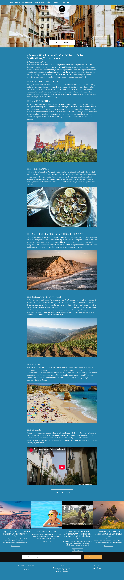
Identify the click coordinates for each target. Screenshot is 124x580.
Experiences (15, 2)
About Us (27, 569)
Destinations (27, 2)
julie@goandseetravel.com (63, 568)
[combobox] (51, 557)
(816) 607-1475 (62, 570)
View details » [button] (15, 546)
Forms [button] (55, 2)
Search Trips (39, 2)
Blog (49, 2)
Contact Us (66, 2)
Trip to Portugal (62, 42)
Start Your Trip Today (62, 492)
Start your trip (93, 557)
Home (5, 2)
